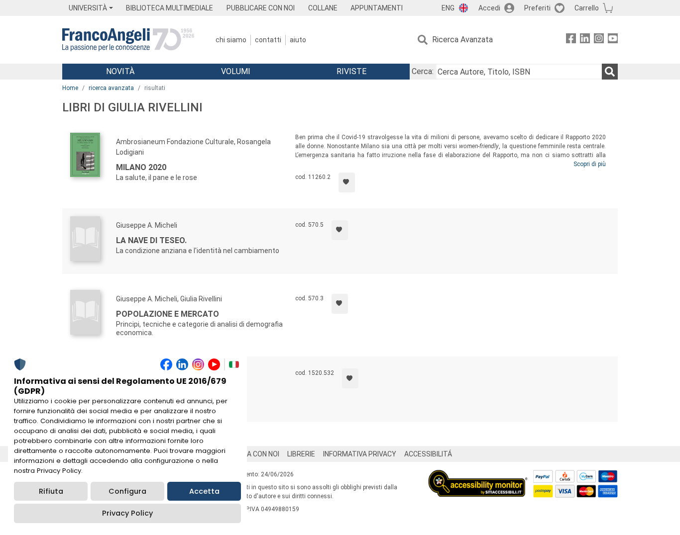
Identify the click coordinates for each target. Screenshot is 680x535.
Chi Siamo (231, 40)
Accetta (204, 491)
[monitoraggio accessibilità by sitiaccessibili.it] (478, 475)
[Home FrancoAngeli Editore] (128, 40)
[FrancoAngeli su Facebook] (571, 40)
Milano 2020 (141, 167)
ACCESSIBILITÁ (428, 454)
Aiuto (298, 40)
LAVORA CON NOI (252, 454)
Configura (127, 491)
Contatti (268, 40)
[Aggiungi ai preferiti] (347, 182)
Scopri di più (589, 164)
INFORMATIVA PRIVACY (359, 454)
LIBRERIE (301, 454)
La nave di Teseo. (151, 240)
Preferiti (537, 8)
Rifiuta (51, 491)
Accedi (489, 8)
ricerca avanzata (111, 88)
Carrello (586, 8)
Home (70, 88)
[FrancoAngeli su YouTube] (613, 40)
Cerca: (423, 71)
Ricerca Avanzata (462, 39)
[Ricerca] (610, 72)
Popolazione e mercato (167, 314)
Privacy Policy (127, 513)
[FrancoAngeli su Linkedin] (585, 40)
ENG (448, 8)
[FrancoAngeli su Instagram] (599, 40)
